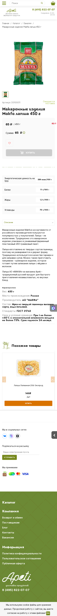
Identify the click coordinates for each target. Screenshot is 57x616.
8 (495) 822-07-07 (43, 9)
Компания (10, 511)
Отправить (9, 457)
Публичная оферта (13, 563)
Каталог (8, 502)
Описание (8, 222)
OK (48, 613)
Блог (5, 527)
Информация (13, 547)
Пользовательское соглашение (21, 558)
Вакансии (8, 537)
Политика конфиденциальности (22, 553)
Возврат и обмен (12, 517)
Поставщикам (10, 522)
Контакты (8, 532)
